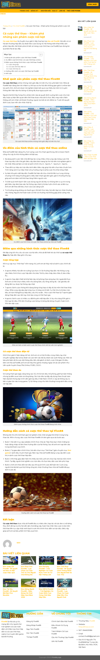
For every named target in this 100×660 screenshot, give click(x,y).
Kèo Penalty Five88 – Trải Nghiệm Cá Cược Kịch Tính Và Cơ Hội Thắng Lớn (46, 571)
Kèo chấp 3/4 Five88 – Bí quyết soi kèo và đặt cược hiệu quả (10, 570)
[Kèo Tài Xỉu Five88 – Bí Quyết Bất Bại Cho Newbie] (10, 583)
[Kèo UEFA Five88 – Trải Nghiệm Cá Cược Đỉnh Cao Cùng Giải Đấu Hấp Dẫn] (46, 583)
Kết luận (8, 73)
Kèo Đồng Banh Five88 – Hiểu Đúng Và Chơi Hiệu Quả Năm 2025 (27, 593)
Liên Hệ (62, 11)
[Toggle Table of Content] (40, 54)
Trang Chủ (24, 11)
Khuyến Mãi (46, 11)
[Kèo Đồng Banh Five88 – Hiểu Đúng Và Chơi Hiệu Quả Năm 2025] (28, 583)
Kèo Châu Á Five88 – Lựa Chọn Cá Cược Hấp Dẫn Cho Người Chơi (63, 593)
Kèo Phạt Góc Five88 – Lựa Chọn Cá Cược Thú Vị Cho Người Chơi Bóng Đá (28, 571)
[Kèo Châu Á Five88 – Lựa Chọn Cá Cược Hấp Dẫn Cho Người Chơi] (64, 583)
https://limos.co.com (86, 627)
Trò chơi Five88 (73, 11)
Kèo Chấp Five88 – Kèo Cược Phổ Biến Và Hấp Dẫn (90, 156)
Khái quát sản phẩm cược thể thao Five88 (20, 57)
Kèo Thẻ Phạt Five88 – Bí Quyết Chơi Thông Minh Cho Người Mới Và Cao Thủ (64, 571)
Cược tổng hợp (14, 64)
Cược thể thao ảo (15, 69)
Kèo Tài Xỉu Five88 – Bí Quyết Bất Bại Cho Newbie (10, 592)
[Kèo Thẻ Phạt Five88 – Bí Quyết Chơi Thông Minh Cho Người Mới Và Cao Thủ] (64, 560)
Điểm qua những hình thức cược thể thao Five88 (23, 62)
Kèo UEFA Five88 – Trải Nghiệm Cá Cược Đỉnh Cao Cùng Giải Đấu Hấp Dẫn (46, 593)
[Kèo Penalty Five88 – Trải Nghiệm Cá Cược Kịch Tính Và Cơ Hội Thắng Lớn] (46, 560)
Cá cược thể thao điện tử (17, 66)
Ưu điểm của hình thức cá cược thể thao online (23, 60)
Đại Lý (54, 11)
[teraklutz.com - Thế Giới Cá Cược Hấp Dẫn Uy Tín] (11, 4)
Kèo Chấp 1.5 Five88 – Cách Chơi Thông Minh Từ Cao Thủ (89, 144)
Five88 (4, 622)
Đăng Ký (34, 11)
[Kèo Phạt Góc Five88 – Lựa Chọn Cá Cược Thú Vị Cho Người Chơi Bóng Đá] (28, 560)
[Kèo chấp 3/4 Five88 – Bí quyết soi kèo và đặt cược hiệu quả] (10, 560)
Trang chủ (7, 26)
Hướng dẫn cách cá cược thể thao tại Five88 (22, 71)
